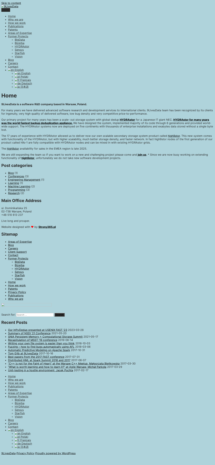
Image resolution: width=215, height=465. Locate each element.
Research (14, 193)
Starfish (20, 53)
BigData (20, 39)
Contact (13, 66)
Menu (6, 10)
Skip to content (11, 3)
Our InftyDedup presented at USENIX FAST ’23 (37, 330)
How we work (17, 23)
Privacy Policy (17, 292)
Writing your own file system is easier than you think (41, 343)
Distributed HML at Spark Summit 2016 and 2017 (39, 360)
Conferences (16, 176)
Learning (13, 183)
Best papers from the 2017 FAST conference (36, 356)
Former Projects (18, 36)
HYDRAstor (22, 46)
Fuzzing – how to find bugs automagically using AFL (41, 346)
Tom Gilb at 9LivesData (23, 353)
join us (142, 154)
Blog (11, 60)
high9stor (174, 135)
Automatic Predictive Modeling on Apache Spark (39, 350)
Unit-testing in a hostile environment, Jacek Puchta (40, 370)
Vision (19, 56)
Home (12, 16)
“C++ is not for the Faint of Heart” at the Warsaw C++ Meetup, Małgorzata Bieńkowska (64, 363)
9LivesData (8, 453)
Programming (16, 189)
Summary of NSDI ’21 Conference (29, 333)
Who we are (15, 19)
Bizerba (19, 43)
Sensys (19, 49)
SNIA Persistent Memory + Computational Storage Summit (45, 336)
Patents (13, 29)
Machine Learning (19, 186)
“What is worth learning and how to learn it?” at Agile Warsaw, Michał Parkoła (57, 367)
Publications (16, 26)
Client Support (17, 251)
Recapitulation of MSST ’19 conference (32, 340)
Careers (13, 63)
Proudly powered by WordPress (55, 453)
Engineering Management (24, 179)
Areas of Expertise (20, 33)
